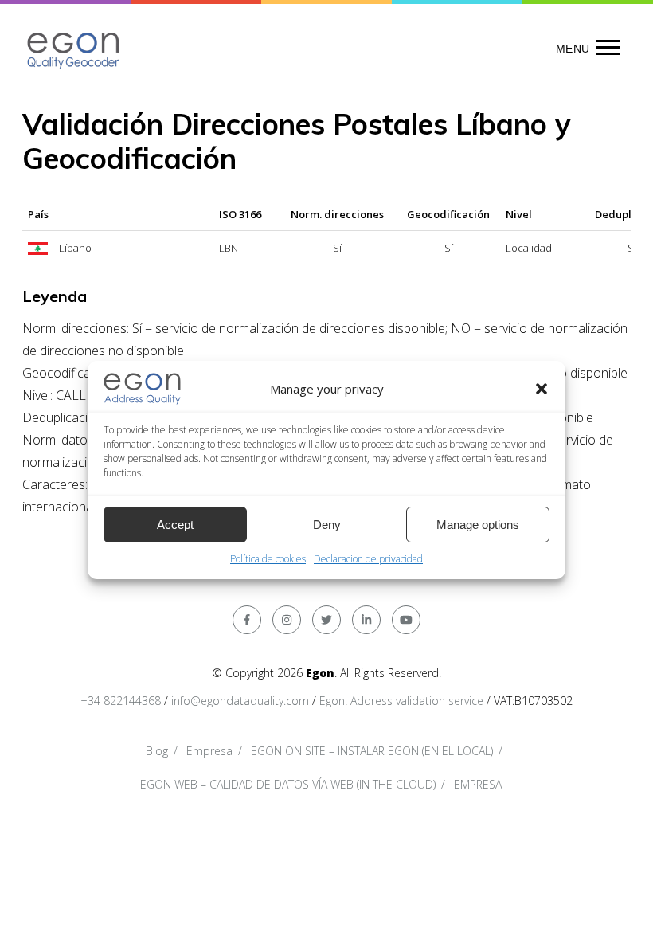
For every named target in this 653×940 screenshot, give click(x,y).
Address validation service (416, 700)
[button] (541, 389)
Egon (332, 700)
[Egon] (74, 48)
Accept (175, 524)
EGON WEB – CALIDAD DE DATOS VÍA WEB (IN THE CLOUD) (288, 784)
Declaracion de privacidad (368, 559)
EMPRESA (478, 784)
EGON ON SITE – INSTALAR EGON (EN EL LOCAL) (372, 750)
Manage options (477, 524)
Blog (157, 750)
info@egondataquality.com (240, 700)
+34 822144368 (120, 700)
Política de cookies (268, 559)
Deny (327, 524)
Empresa (209, 750)
